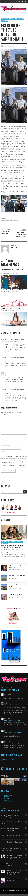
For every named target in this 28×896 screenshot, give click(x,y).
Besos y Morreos (5, 220)
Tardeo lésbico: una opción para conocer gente (16, 566)
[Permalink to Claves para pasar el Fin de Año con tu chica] (14, 281)
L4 (1, 128)
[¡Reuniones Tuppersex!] (13, 615)
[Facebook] (16, 1)
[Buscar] (3, 1)
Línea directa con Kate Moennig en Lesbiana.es (13, 816)
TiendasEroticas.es (9, 801)
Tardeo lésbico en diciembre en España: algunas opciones (12, 547)
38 (26, 821)
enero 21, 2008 (11, 46)
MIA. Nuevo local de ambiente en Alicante (14, 864)
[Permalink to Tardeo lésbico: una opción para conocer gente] (4, 568)
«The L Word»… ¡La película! (14, 842)
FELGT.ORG (7, 797)
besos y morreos (11, 174)
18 (26, 879)
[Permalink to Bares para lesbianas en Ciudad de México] (4, 577)
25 (26, 848)
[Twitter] (22, 1)
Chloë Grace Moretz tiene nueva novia (12, 290)
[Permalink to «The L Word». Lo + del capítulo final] (3, 828)
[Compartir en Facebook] (18, 46)
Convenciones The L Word (7, 759)
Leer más (3, 561)
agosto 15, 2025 (18, 578)
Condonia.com (8, 795)
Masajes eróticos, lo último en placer (13, 720)
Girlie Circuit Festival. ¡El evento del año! (13, 880)
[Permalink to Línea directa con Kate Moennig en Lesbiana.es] (3, 815)
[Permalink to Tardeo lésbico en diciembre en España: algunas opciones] (14, 532)
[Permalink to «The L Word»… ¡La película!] (3, 842)
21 (26, 863)
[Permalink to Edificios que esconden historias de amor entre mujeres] (23, 781)
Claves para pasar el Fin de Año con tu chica (12, 270)
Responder (16, 341)
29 (26, 842)
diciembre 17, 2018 (13, 310)
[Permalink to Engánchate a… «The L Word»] (3, 835)
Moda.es (6, 800)
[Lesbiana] (14, 679)
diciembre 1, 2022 (19, 597)
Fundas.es (6, 798)
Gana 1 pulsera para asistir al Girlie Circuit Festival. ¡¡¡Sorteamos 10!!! (14, 872)
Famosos (11, 19)
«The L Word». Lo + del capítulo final (12, 829)
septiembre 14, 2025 (19, 569)
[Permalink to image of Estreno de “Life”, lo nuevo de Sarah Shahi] (14, 67)
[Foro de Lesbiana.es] (11, 508)
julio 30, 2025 (18, 588)
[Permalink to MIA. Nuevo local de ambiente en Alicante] (3, 863)
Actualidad (5, 19)
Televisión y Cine (19, 19)
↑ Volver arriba (14, 892)
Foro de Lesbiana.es (6, 761)
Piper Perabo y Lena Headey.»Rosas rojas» (11, 822)
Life (11, 143)
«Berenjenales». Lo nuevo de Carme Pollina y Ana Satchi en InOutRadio (14, 857)
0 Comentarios (24, 561)
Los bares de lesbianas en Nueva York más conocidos (17, 585)
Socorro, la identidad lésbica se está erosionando (15, 704)
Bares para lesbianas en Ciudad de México (17, 576)
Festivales (9, 541)
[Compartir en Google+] (23, 46)
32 (26, 835)
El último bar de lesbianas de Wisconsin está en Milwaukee (15, 594)
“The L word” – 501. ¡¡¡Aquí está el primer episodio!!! (11, 849)
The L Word (5, 21)
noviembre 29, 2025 (13, 549)
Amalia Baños (6, 273)
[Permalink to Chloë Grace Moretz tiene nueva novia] (14, 300)
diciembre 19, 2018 (13, 291)
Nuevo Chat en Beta (9, 695)
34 (26, 828)
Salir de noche (4, 543)
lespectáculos (15, 541)
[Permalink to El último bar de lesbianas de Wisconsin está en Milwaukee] (4, 596)
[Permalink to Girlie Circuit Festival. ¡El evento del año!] (3, 880)
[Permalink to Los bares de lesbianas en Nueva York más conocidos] (4, 587)
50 (26, 815)
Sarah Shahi (16, 125)
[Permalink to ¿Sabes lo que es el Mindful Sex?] (14, 318)
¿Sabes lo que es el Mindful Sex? (11, 308)
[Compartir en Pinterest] (26, 46)
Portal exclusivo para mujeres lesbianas (12, 340)
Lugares (21, 541)
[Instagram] (19, 1)
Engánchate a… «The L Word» (14, 835)
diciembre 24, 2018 (13, 273)
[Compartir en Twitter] (20, 46)
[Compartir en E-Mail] (26, 47)
